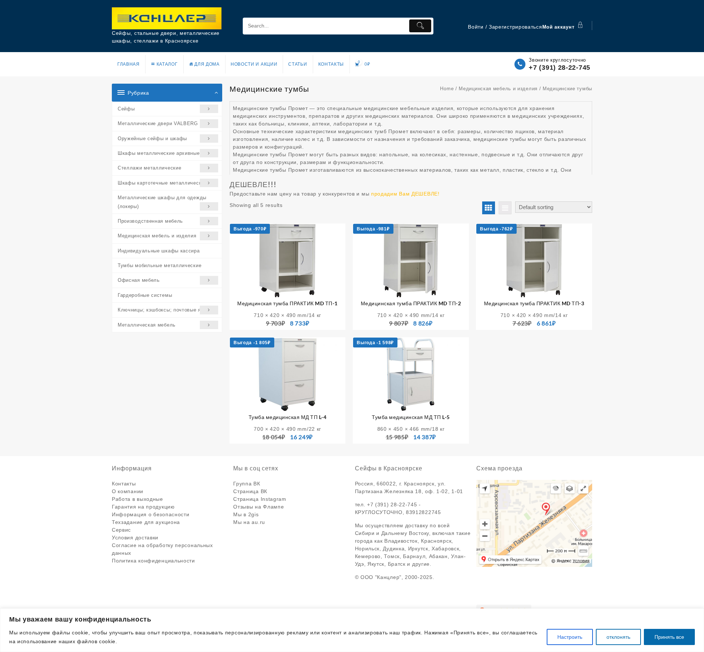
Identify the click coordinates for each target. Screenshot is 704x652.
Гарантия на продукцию (143, 507)
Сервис (121, 530)
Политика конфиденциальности (153, 561)
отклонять (618, 637)
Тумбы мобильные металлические (159, 265)
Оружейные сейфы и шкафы (152, 138)
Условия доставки (135, 537)
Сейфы (126, 109)
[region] (352, 630)
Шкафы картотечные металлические (162, 183)
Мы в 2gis (245, 514)
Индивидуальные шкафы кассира (159, 251)
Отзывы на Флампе (258, 507)
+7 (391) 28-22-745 (559, 67)
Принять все (669, 637)
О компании (127, 491)
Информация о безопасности (151, 514)
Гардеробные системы (145, 295)
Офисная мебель (139, 280)
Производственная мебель (150, 221)
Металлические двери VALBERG (158, 123)
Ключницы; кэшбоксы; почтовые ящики (165, 310)
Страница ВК (250, 491)
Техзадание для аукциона (146, 522)
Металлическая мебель (147, 325)
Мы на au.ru (249, 522)
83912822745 (423, 512)
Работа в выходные (137, 499)
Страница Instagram (259, 499)
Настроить (569, 637)
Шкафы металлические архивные (159, 153)
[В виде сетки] (488, 207)
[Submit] (420, 25)
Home (447, 88)
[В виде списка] (505, 207)
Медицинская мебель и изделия (157, 235)
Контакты (124, 484)
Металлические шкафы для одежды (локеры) (162, 202)
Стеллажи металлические (149, 168)
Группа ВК (246, 484)
